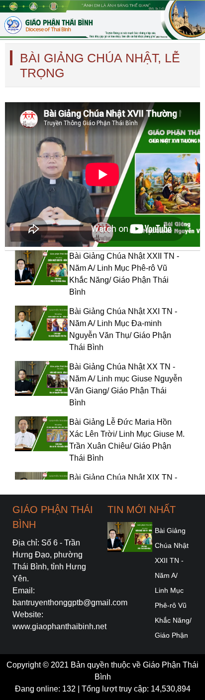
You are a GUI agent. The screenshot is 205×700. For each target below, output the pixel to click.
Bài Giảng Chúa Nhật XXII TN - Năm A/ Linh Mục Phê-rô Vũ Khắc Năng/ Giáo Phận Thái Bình (173, 590)
